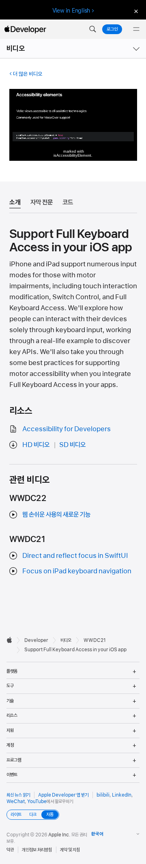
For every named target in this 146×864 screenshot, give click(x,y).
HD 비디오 (35, 445)
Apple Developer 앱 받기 (63, 795)
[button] (92, 29)
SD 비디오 (72, 445)
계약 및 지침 (70, 850)
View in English (71, 10)
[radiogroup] (32, 815)
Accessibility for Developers (66, 429)
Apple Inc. (59, 835)
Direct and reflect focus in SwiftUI (75, 555)
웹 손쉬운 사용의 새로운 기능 (56, 514)
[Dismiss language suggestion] (135, 10)
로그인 (112, 29)
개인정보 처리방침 (37, 850)
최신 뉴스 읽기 (18, 795)
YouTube (37, 801)
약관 (10, 850)
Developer (36, 640)
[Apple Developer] (25, 29)
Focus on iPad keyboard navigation (76, 571)
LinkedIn (121, 795)
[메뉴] (136, 29)
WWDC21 (95, 640)
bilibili (103, 795)
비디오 (15, 48)
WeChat (15, 801)
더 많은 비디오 (27, 74)
